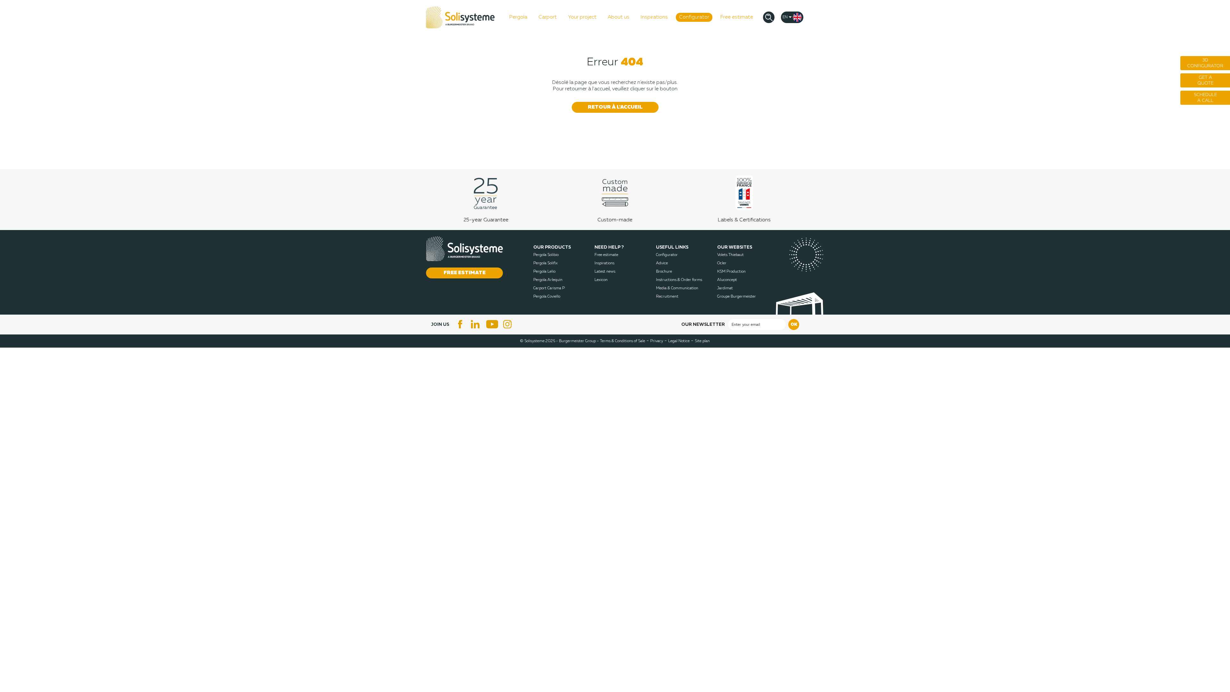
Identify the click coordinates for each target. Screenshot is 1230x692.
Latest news (604, 272)
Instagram (508, 324)
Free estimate (606, 255)
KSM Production (731, 272)
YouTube (492, 324)
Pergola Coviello (546, 297)
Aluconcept (727, 280)
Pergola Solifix (545, 263)
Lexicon (601, 280)
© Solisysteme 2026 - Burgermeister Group (559, 341)
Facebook (460, 324)
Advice (662, 263)
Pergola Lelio (544, 272)
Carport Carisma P (549, 288)
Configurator (667, 255)
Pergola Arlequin (547, 280)
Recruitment (667, 297)
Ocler (721, 263)
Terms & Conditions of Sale (622, 341)
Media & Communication (677, 288)
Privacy (656, 341)
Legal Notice (679, 341)
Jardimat (725, 288)
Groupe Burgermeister (736, 297)
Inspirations (604, 263)
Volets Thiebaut (730, 255)
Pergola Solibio (546, 255)
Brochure (664, 272)
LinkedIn (476, 324)
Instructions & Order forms (679, 280)
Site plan (702, 341)
